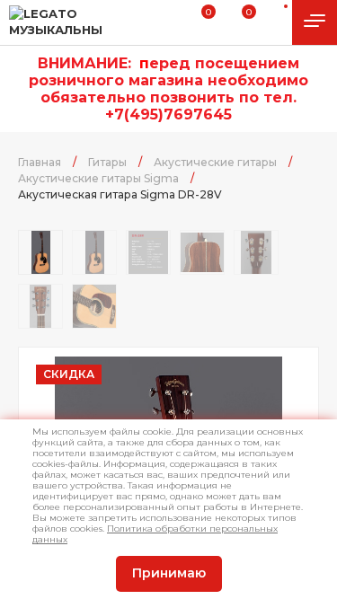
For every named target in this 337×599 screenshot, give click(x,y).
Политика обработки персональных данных (155, 534)
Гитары (107, 162)
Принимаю (169, 573)
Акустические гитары (215, 162)
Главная (39, 162)
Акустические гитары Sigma (98, 178)
